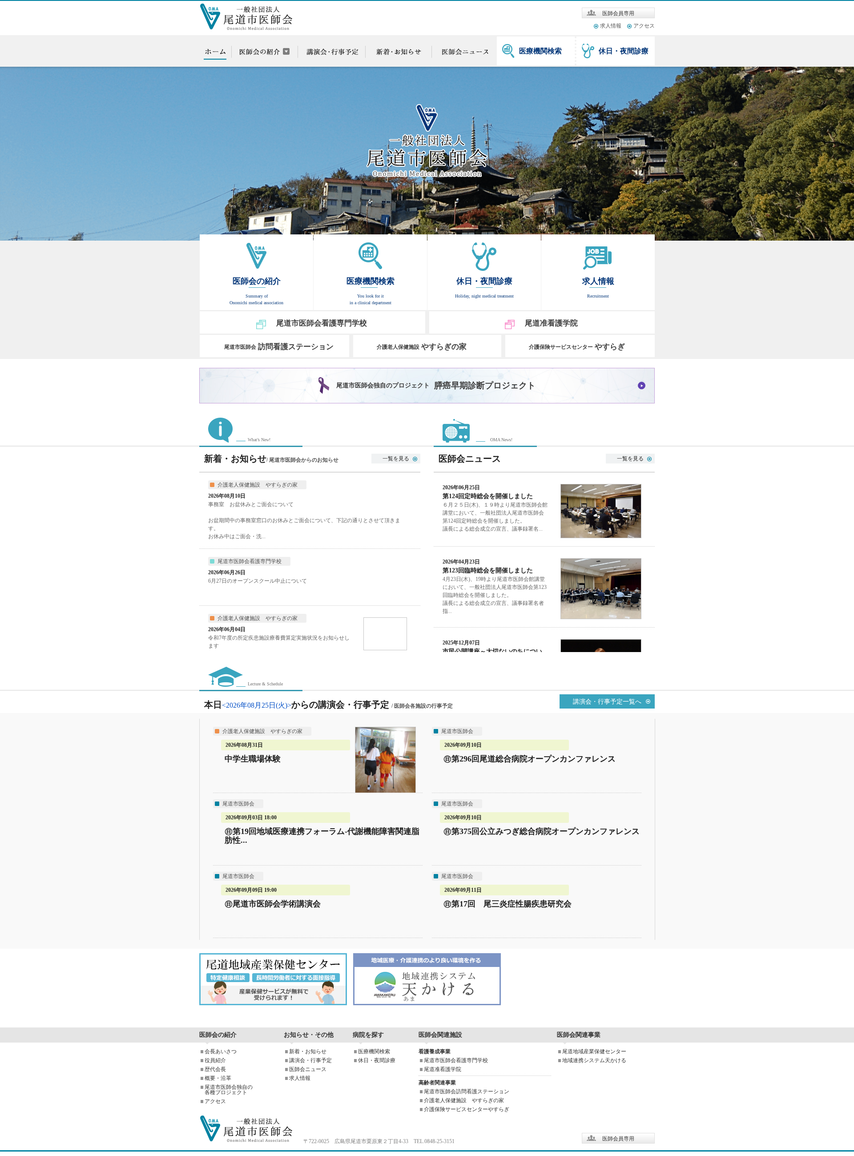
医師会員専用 (618, 13)
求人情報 (610, 26)
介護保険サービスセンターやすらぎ (466, 1109)
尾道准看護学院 (442, 1069)
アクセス (644, 26)
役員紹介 (215, 1060)
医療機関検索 (540, 51)
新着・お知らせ (307, 1051)
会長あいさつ (221, 1051)
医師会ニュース (307, 1069)
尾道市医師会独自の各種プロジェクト (229, 1089)
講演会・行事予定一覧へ (607, 701)
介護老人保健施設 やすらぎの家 (464, 1100)
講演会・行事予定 (310, 1060)
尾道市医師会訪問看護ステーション (466, 1091)
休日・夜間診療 (624, 51)
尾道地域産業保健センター (594, 1051)
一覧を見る (396, 458)
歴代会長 (215, 1069)
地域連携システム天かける (594, 1060)
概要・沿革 (218, 1078)
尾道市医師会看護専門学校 (456, 1060)
